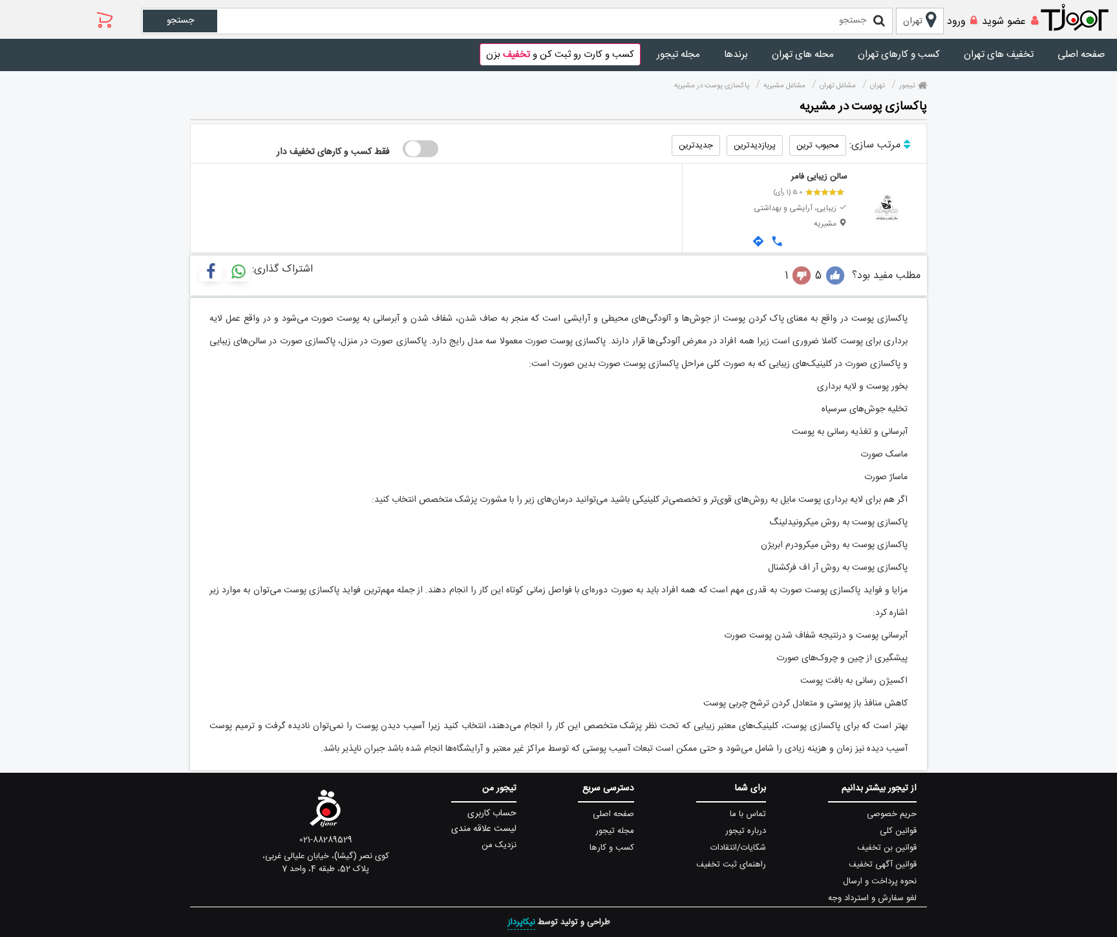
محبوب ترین (817, 145)
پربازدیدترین (755, 145)
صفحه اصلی (1081, 55)
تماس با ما (748, 814)
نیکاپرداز (521, 922)
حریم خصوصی (892, 814)
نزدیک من (499, 845)
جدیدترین (696, 145)
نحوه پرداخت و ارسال (880, 881)
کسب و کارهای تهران (899, 55)
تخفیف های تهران (999, 55)
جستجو (180, 20)
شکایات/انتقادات (738, 848)
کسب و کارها (612, 848)
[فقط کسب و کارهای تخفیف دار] (420, 148)
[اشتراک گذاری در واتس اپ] (238, 271)
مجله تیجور (678, 55)
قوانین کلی (898, 831)
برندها (736, 55)
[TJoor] (1081, 18)
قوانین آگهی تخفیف (883, 864)
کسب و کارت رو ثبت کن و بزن (560, 55)
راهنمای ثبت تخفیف (731, 864)
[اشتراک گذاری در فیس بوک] (210, 271)
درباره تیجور (745, 831)
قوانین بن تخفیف (887, 848)
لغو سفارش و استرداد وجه (872, 898)
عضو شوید (1004, 21)
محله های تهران (803, 55)
